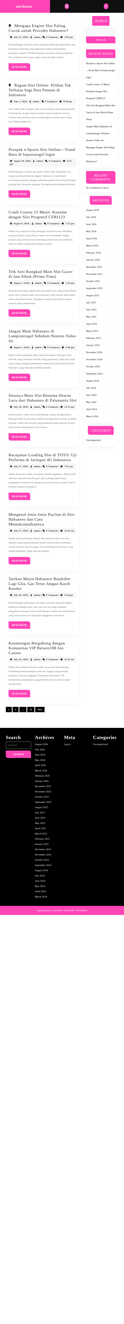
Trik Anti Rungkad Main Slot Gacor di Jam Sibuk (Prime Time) (100, 112)
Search (101, 21)
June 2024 (91, 395)
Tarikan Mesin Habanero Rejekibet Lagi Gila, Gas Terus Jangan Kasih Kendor (40, 584)
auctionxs (24, 6)
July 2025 (91, 302)
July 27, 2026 (21, 466)
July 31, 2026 (21, 37)
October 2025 (93, 281)
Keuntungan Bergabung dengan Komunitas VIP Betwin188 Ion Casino (37, 648)
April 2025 (91, 324)
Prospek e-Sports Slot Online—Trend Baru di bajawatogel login (100, 70)
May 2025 (91, 316)
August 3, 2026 (21, 283)
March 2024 (92, 416)
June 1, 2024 (20, 101)
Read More (21, 68)
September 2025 (94, 288)
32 (31, 709)
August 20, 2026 (22, 161)
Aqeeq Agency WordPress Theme (54, 910)
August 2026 (92, 210)
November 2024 (94, 359)
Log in (67, 744)
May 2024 (91, 402)
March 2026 (92, 245)
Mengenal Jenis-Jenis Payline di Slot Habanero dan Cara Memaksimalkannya (41, 519)
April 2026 (91, 238)
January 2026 (93, 260)
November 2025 (94, 274)
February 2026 (93, 252)
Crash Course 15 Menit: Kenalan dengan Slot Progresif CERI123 (98, 91)
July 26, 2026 (21, 595)
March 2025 (92, 331)
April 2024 (91, 409)
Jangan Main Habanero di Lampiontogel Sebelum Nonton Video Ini (42, 336)
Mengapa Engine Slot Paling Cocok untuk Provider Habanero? (100, 154)
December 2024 (94, 352)
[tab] (67, 6)
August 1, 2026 (21, 347)
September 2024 (94, 373)
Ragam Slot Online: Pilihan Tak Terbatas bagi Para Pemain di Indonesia (40, 90)
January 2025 (93, 345)
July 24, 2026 (21, 659)
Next (40, 709)
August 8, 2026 (21, 223)
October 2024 (93, 366)
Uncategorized (93, 440)
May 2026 (91, 231)
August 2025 (92, 295)
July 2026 (91, 217)
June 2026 (91, 224)
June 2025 (91, 309)
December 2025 (94, 267)
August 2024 (92, 380)
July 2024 (91, 388)
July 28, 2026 (21, 407)
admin (37, 37)
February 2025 (93, 338)
